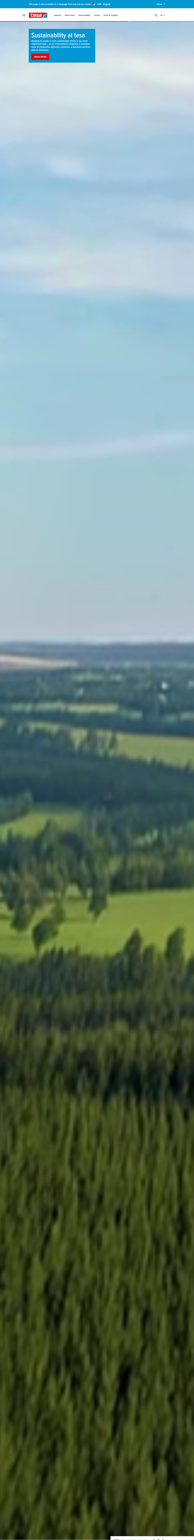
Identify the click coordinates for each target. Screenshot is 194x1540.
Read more (40, 51)
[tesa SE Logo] (38, 15)
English (106, 4)
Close (159, 4)
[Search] (156, 15)
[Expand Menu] (24, 15)
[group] (97, 781)
